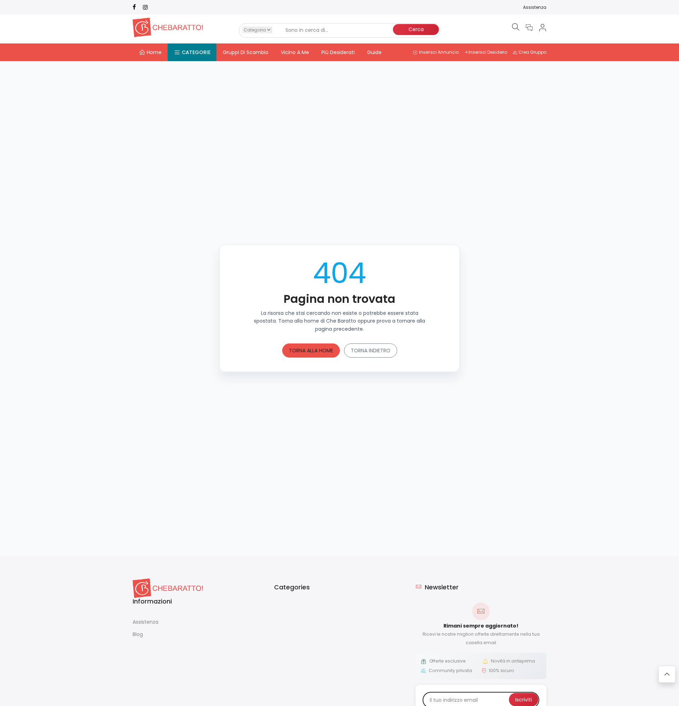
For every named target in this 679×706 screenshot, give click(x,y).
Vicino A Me (295, 52)
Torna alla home (311, 350)
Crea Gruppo (532, 52)
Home (154, 52)
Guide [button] (374, 52)
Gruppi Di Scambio (245, 52)
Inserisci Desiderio (488, 52)
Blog (138, 634)
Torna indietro (370, 350)
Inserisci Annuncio (439, 52)
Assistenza (534, 7)
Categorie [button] (196, 52)
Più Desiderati (338, 52)
